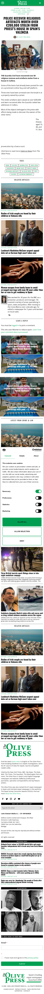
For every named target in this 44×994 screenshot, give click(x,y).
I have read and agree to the (21, 958)
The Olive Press (26, 171)
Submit (22, 964)
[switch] (38, 498)
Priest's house (32, 168)
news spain (34, 165)
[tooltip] (9, 315)
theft (36, 171)
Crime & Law (15, 10)
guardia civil (24, 165)
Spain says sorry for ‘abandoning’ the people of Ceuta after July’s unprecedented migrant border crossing (21, 881)
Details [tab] (22, 456)
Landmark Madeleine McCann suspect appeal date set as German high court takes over (20, 251)
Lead (23, 10)
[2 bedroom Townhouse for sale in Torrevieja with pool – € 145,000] (22, 363)
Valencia (30, 10)
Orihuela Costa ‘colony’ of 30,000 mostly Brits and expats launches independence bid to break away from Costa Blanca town (22, 846)
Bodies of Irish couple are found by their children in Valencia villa (18, 214)
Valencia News (26, 151)
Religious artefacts (12, 171)
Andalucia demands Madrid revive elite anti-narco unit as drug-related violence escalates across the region (22, 614)
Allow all (22, 522)
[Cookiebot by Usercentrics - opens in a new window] (32, 450)
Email (4, 943)
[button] (41, 808)
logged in (15, 325)
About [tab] (36, 456)
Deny (22, 541)
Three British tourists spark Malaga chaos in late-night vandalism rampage (20, 574)
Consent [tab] (8, 456)
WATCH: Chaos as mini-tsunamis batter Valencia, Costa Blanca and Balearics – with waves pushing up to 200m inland (20, 873)
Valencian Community (22, 12)
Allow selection (22, 531)
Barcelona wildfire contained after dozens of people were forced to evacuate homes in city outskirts (21, 864)
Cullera (14, 165)
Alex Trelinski (24, 37)
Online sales (20, 168)
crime (7, 165)
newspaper (10, 168)
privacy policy (32, 958)
